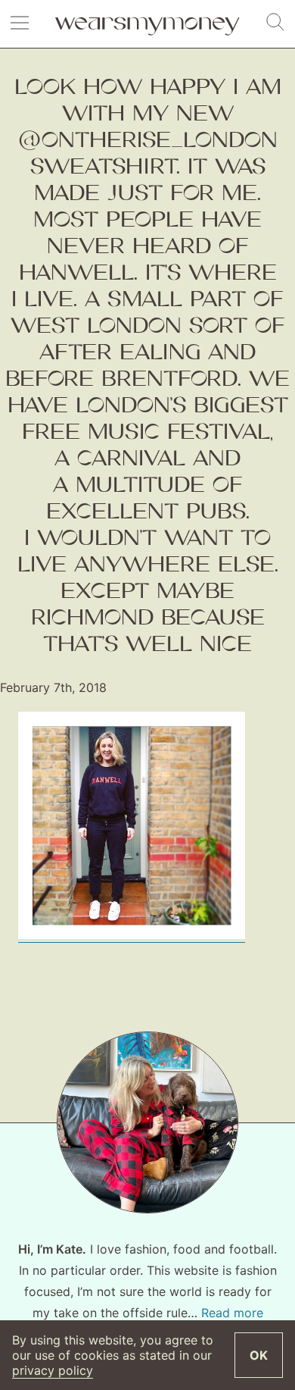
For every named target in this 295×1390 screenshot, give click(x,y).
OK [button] (259, 1355)
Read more (232, 1312)
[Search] (275, 23)
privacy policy (52, 1370)
